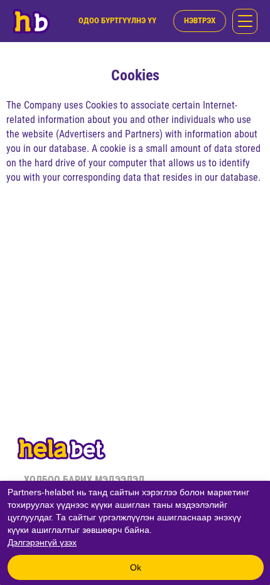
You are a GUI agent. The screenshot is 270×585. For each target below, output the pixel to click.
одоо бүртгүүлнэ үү (117, 20)
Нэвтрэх (199, 20)
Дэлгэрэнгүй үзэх (42, 542)
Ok (135, 567)
